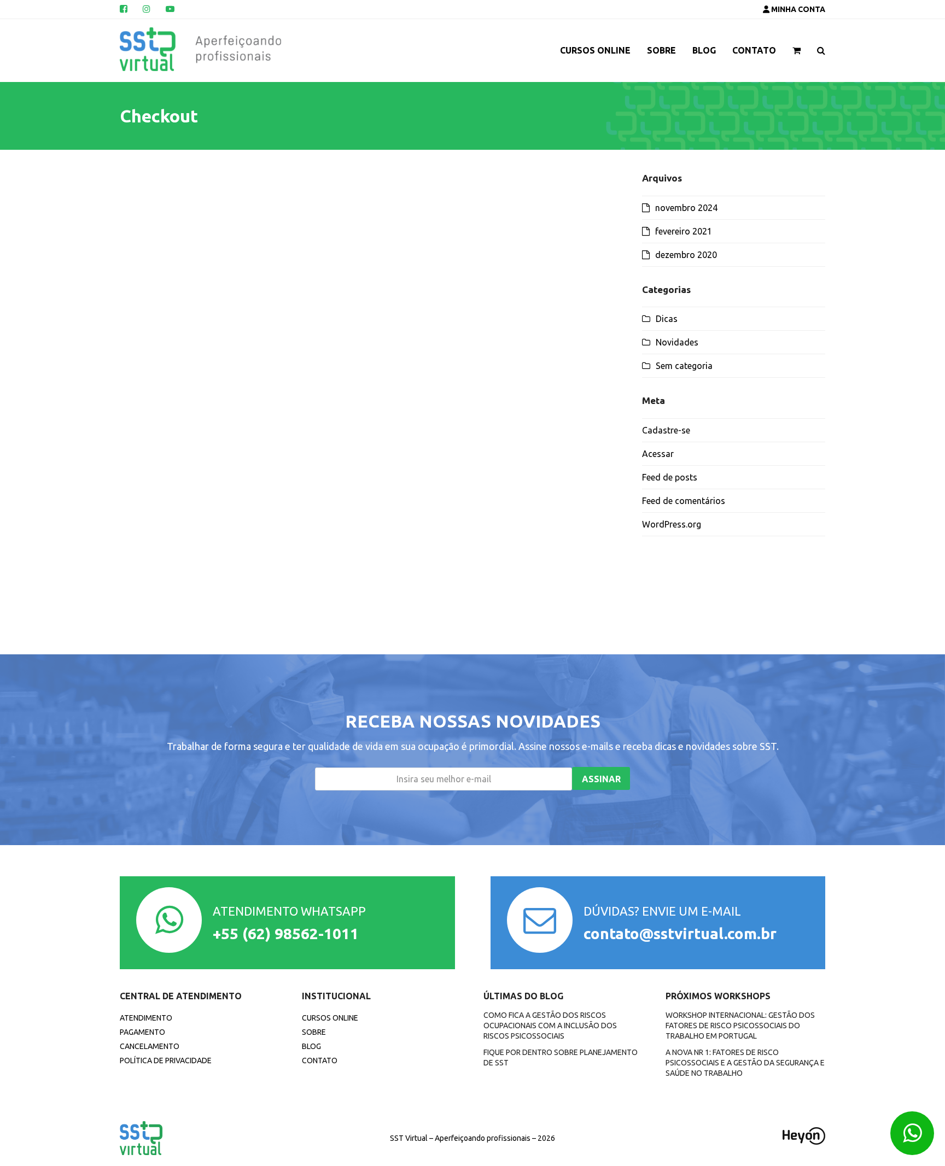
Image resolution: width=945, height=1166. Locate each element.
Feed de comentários (683, 501)
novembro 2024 (686, 208)
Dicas (667, 319)
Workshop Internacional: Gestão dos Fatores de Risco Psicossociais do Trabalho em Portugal (740, 1026)
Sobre (314, 1032)
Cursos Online (330, 1017)
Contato (319, 1060)
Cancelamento (149, 1046)
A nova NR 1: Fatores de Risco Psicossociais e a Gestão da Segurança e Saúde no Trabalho (745, 1063)
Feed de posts (669, 477)
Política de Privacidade (166, 1060)
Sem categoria (684, 366)
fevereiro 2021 (683, 231)
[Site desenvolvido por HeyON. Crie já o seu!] (804, 1141)
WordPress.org (671, 524)
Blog (311, 1046)
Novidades (677, 342)
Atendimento (146, 1017)
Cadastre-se (666, 430)
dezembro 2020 (686, 255)
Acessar (658, 454)
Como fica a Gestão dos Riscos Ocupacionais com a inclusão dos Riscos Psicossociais (550, 1026)
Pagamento (142, 1032)
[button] (796, 50)
